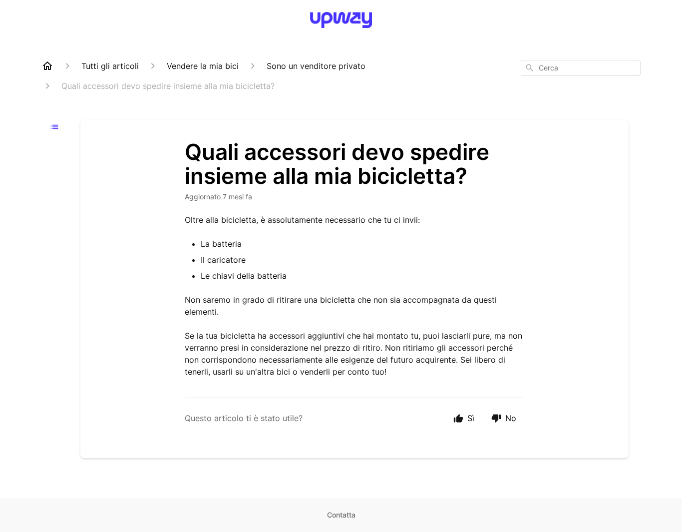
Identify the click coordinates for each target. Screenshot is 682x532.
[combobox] (581, 68)
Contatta (341, 515)
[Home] (47, 66)
